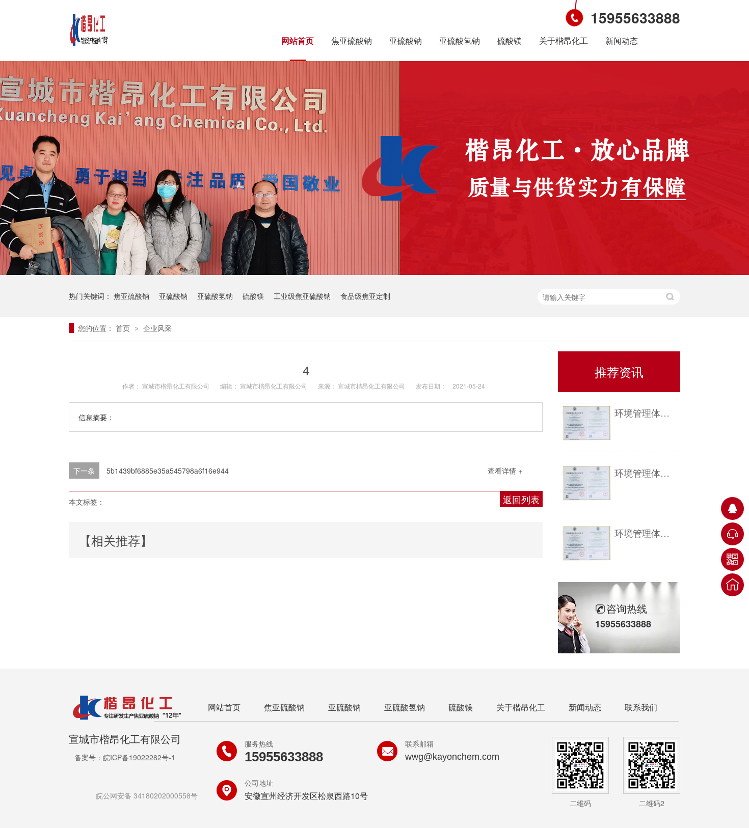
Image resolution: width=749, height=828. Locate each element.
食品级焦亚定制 (365, 296)
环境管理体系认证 (644, 412)
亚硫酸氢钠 (459, 40)
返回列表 (521, 499)
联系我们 (641, 707)
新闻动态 (621, 40)
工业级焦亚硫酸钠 (302, 296)
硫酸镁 (509, 40)
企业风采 (157, 328)
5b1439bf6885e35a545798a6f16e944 (167, 470)
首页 (124, 328)
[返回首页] (732, 584)
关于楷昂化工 (563, 40)
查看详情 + (505, 470)
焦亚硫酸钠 (351, 40)
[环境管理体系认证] (586, 423)
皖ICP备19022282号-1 (139, 757)
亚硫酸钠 (405, 40)
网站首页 (297, 40)
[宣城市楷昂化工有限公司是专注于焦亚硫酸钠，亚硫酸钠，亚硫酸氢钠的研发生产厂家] (89, 47)
